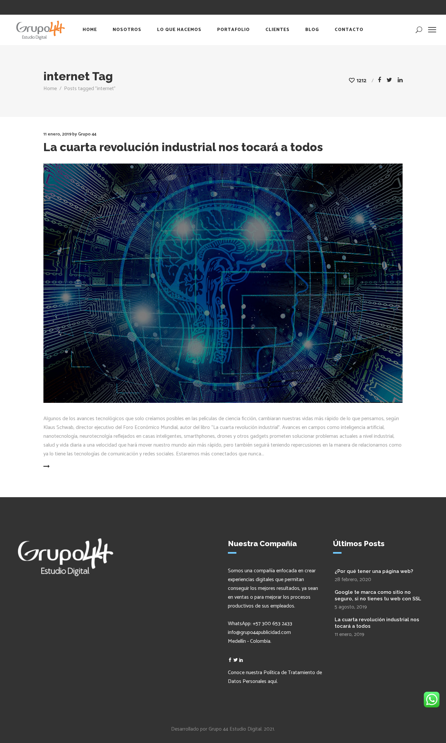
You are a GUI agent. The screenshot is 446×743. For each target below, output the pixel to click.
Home (50, 88)
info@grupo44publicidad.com (259, 632)
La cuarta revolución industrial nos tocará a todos (183, 147)
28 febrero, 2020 (353, 579)
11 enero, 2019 (57, 134)
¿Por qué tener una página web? (374, 571)
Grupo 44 (87, 134)
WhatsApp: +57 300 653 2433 (260, 623)
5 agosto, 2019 (351, 607)
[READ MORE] (62, 466)
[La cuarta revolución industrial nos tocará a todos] (223, 283)
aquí (272, 681)
